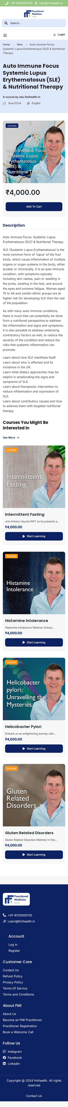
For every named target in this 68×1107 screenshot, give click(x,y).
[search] (6, 23)
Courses (12, 125)
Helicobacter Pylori (23, 726)
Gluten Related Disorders (29, 833)
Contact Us (34, 1096)
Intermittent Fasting (24, 514)
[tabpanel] (34, 324)
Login (61, 34)
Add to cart (34, 206)
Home (6, 44)
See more (9, 437)
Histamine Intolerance (26, 620)
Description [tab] (14, 225)
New (20, 44)
